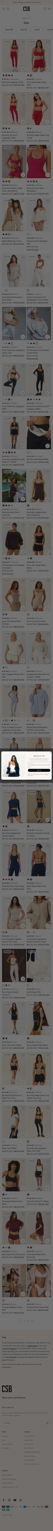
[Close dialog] (50, 752)
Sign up (39, 770)
